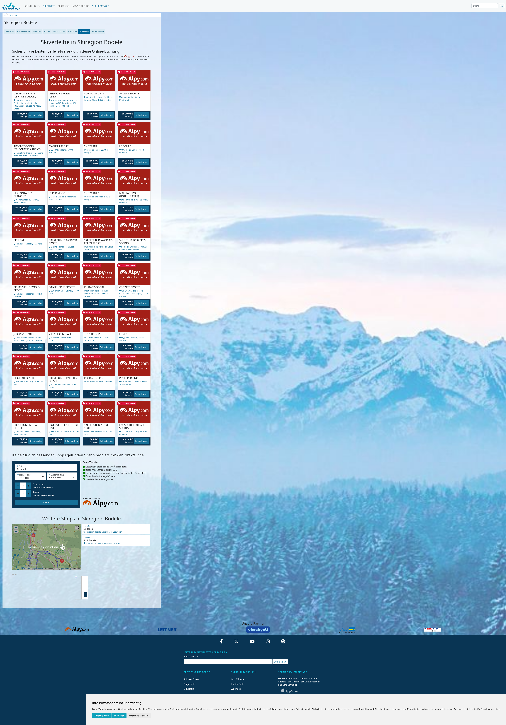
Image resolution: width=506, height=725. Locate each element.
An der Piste (237, 684)
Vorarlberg (14, 15)
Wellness (236, 688)
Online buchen (36, 115)
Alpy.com (130, 56)
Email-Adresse (191, 656)
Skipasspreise (59, 31)
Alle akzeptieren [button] (101, 716)
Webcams (37, 31)
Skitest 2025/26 (100, 6)
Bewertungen (98, 31)
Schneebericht (23, 31)
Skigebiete (49, 6)
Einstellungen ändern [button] (139, 716)
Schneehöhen (32, 6)
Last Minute (237, 679)
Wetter (47, 31)
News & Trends (80, 6)
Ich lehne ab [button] (119, 716)
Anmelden (281, 661)
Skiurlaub (63, 6)
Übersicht (9, 31)
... (5, 15)
